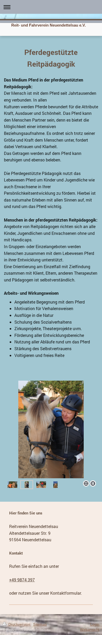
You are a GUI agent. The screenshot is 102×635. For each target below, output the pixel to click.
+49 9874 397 (22, 579)
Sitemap (40, 624)
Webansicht (89, 629)
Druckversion (19, 624)
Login (94, 624)
